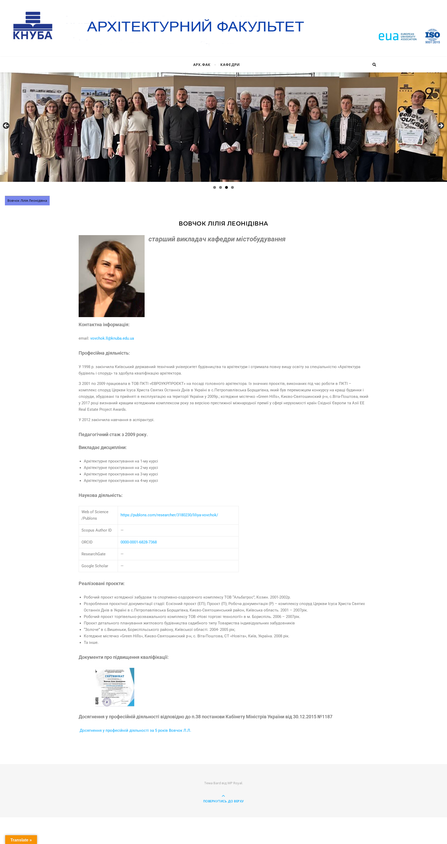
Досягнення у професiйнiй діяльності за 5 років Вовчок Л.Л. (135, 730)
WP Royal (234, 783)
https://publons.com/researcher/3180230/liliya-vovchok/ (169, 515)
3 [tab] (226, 187)
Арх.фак (202, 64)
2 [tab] (220, 187)
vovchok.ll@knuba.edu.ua (112, 338)
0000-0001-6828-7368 (139, 542)
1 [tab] (214, 187)
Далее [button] (440, 126)
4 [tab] (232, 187)
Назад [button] (6, 126)
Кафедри (230, 64)
